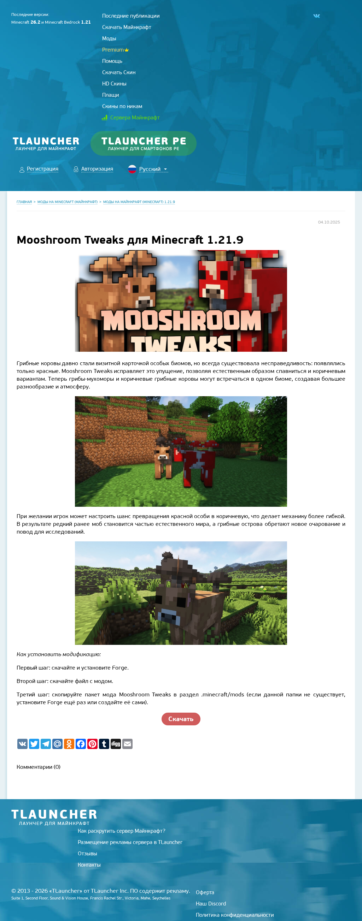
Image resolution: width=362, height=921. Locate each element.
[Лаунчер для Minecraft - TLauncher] (46, 143)
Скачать (181, 719)
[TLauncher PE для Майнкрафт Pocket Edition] (150, 143)
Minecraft (25, 22)
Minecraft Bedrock (68, 22)
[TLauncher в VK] (316, 16)
